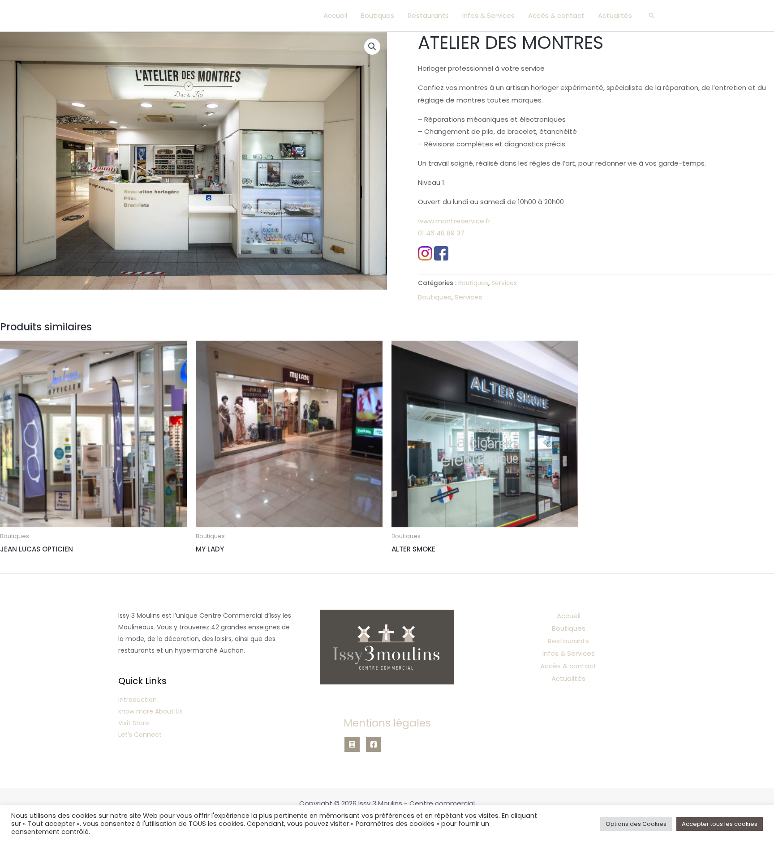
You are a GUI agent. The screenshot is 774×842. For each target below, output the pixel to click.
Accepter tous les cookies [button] (719, 824)
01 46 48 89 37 (441, 233)
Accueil (335, 15)
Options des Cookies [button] (636, 824)
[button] (652, 16)
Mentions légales (387, 723)
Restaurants (428, 15)
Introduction (137, 699)
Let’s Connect (140, 734)
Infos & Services (488, 15)
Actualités (615, 15)
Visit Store (133, 722)
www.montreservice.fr (454, 221)
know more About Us (150, 711)
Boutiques (377, 15)
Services (504, 283)
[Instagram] (352, 744)
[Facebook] (373, 744)
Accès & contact (556, 15)
